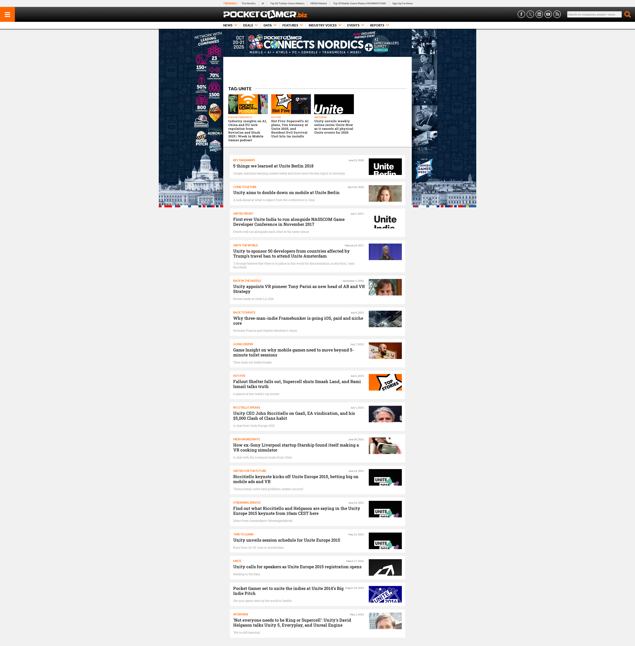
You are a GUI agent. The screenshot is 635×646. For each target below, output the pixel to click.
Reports (377, 25)
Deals (248, 25)
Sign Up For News (402, 3)
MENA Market (318, 3)
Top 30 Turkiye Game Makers (287, 3)
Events (353, 25)
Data (268, 25)
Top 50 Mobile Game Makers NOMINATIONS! (359, 3)
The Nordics (248, 3)
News (228, 25)
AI (263, 3)
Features (290, 25)
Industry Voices (323, 25)
